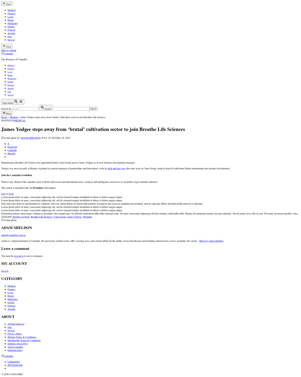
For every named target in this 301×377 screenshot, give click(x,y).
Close (8, 4)
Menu (8, 113)
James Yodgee (74, 216)
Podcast (11, 29)
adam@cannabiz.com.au (13, 235)
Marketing (13, 23)
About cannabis (15, 346)
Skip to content (8, 50)
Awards (11, 33)
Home (4, 117)
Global (11, 26)
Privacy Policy (15, 333)
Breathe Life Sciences (41, 216)
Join (10, 36)
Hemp (11, 20)
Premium (87, 216)
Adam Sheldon (30, 137)
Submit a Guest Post (18, 343)
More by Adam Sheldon (211, 240)
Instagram (15, 365)
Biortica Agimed (21, 216)
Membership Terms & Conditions (24, 340)
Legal (10, 16)
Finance (11, 13)
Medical (12, 10)
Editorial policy (15, 350)
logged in (19, 255)
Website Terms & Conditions (22, 337)
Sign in (11, 39)
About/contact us (16, 323)
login (11, 193)
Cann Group (60, 216)
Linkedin (14, 361)
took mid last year (116, 168)
